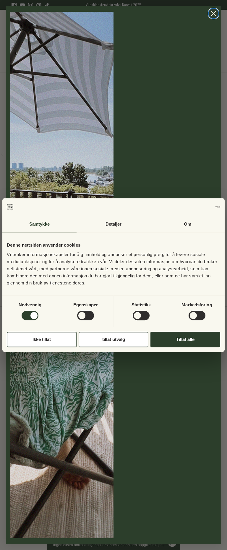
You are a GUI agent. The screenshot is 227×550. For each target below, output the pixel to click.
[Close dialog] (213, 13)
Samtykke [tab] (39, 224)
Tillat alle (185, 339)
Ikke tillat (42, 339)
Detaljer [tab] (114, 224)
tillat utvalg (113, 339)
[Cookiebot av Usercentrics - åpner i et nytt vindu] (194, 207)
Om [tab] (187, 224)
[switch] (85, 315)
